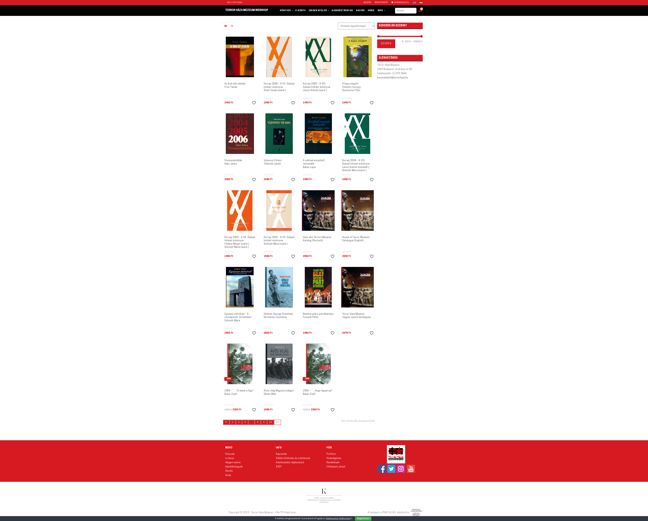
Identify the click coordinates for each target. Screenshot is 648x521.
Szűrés (386, 43)
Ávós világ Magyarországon (279, 392)
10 (270, 422)
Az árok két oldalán (235, 86)
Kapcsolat (281, 454)
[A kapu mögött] (357, 57)
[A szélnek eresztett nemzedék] (318, 133)
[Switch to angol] (414, 3)
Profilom (331, 454)
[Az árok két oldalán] (240, 57)
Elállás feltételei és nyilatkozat (293, 458)
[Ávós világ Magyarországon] (279, 364)
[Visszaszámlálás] (240, 133)
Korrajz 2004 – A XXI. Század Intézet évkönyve (356, 165)
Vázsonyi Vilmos (273, 162)
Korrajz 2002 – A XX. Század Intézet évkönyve (279, 240)
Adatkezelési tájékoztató (290, 462)
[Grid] (226, 26)
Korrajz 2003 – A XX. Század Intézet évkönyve (239, 242)
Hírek (228, 475)
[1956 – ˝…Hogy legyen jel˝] (318, 364)
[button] (422, 9)
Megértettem (363, 519)
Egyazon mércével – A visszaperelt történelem (237, 317)
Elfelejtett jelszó (336, 467)
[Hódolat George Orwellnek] (279, 287)
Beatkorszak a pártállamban (318, 316)
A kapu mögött (351, 87)
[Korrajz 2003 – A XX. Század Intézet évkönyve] (239, 210)
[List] (232, 26)
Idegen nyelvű (233, 462)
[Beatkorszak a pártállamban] (318, 287)
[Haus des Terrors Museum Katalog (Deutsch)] (318, 210)
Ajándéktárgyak (234, 467)
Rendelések (333, 462)
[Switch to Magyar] (420, 3)
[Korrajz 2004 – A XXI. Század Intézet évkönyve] (357, 133)
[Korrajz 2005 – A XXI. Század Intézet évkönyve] (318, 57)
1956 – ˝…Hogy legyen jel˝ (318, 392)
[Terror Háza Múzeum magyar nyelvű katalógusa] (357, 287)
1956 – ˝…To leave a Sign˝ (239, 392)
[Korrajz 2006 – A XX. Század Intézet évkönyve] (279, 57)
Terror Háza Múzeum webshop (246, 10)
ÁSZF (279, 467)
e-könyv (229, 458)
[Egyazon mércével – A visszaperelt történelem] (240, 287)
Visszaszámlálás (233, 162)
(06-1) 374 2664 (234, 3)
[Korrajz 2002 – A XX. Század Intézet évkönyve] (279, 210)
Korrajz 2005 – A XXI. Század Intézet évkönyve (316, 87)
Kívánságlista (334, 458)
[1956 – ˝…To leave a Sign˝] (239, 364)
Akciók (229, 471)
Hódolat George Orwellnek (278, 316)
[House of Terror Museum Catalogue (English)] (357, 210)
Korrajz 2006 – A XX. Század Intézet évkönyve (279, 87)
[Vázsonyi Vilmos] (279, 133)
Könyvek (230, 454)
